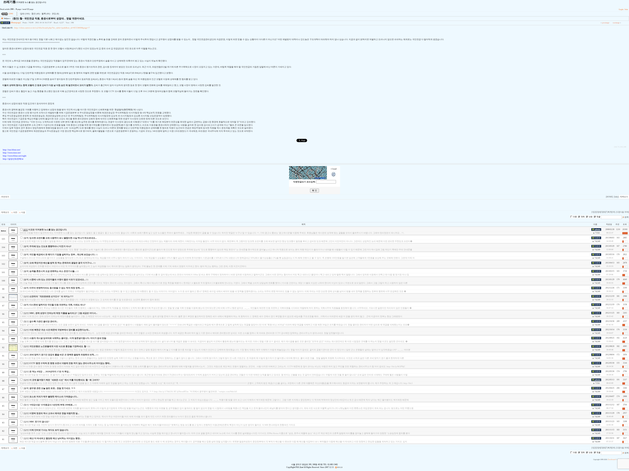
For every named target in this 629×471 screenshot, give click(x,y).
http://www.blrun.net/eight (14, 156)
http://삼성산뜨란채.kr (13, 159)
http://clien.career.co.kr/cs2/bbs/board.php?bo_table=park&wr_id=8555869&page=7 (52, 28)
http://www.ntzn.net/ (12, 152)
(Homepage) (16, 22)
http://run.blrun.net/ (11, 149)
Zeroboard (612, 459)
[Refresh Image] (333, 176)
